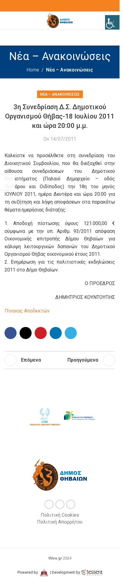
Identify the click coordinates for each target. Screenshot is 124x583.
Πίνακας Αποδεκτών (27, 311)
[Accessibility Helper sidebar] (112, 22)
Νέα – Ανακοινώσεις (69, 70)
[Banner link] (44, 416)
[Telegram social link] (71, 333)
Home (32, 70)
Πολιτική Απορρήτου (59, 522)
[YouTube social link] (67, 6)
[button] (26, 416)
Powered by (28, 572)
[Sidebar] (7, 182)
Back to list (56, 360)
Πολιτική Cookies (60, 515)
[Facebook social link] (52, 6)
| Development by (65, 572)
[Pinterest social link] (41, 333)
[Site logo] (59, 20)
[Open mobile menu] (7, 20)
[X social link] (60, 6)
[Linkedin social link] (56, 333)
